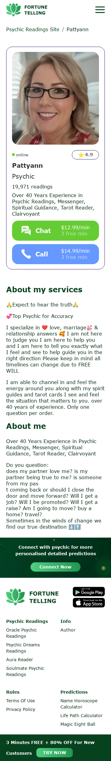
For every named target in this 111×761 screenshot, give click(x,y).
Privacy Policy (20, 709)
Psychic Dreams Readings (23, 647)
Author (68, 629)
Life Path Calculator (81, 715)
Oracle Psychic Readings (21, 633)
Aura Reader (19, 659)
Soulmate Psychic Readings (25, 671)
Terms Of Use (20, 700)
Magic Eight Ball (77, 724)
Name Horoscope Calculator (78, 703)
